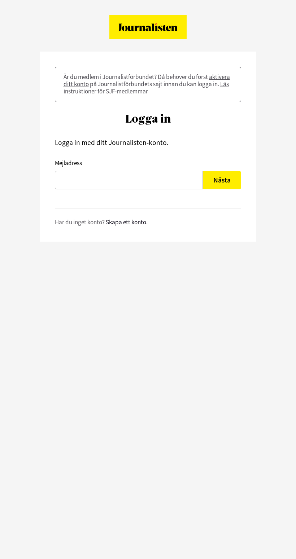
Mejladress (68, 163)
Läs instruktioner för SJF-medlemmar (146, 87)
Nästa (222, 180)
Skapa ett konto (126, 222)
